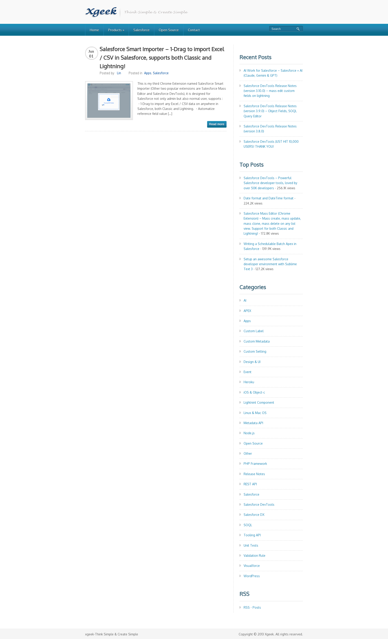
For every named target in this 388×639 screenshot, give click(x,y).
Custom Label (254, 331)
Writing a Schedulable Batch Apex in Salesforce (270, 246)
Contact (194, 30)
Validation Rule (254, 555)
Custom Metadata (257, 341)
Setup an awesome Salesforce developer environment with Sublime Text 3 (270, 264)
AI (245, 300)
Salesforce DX (254, 515)
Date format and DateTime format (268, 198)
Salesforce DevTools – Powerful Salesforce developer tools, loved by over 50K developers (270, 183)
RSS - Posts (252, 607)
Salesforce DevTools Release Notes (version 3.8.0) (270, 128)
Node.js (249, 433)
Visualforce (252, 566)
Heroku (249, 382)
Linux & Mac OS (255, 413)
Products (116, 30)
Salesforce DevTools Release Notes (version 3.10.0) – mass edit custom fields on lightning (270, 91)
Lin (119, 73)
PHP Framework (255, 463)
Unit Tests (251, 545)
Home (94, 30)
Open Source (169, 30)
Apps (147, 73)
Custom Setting (255, 351)
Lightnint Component (259, 402)
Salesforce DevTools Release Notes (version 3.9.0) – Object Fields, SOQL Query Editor (270, 111)
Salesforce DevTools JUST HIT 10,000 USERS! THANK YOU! (271, 144)
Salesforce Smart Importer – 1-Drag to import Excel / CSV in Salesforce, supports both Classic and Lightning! (162, 57)
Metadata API (253, 423)
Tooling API (252, 535)
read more (217, 124)
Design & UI (252, 362)
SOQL (248, 525)
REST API (250, 484)
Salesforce (141, 30)
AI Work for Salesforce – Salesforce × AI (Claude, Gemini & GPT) (273, 73)
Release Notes (254, 474)
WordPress (252, 576)
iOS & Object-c (254, 392)
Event (247, 372)
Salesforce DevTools (259, 504)
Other (248, 453)
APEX (247, 311)
